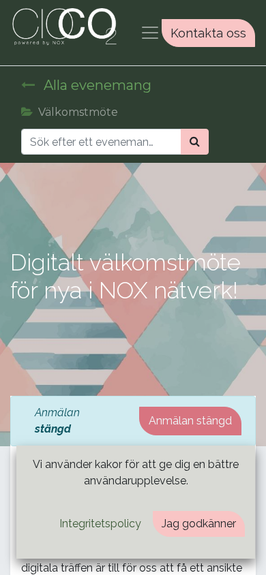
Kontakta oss (208, 33)
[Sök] (195, 142)
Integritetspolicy (100, 523)
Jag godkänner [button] (199, 523)
